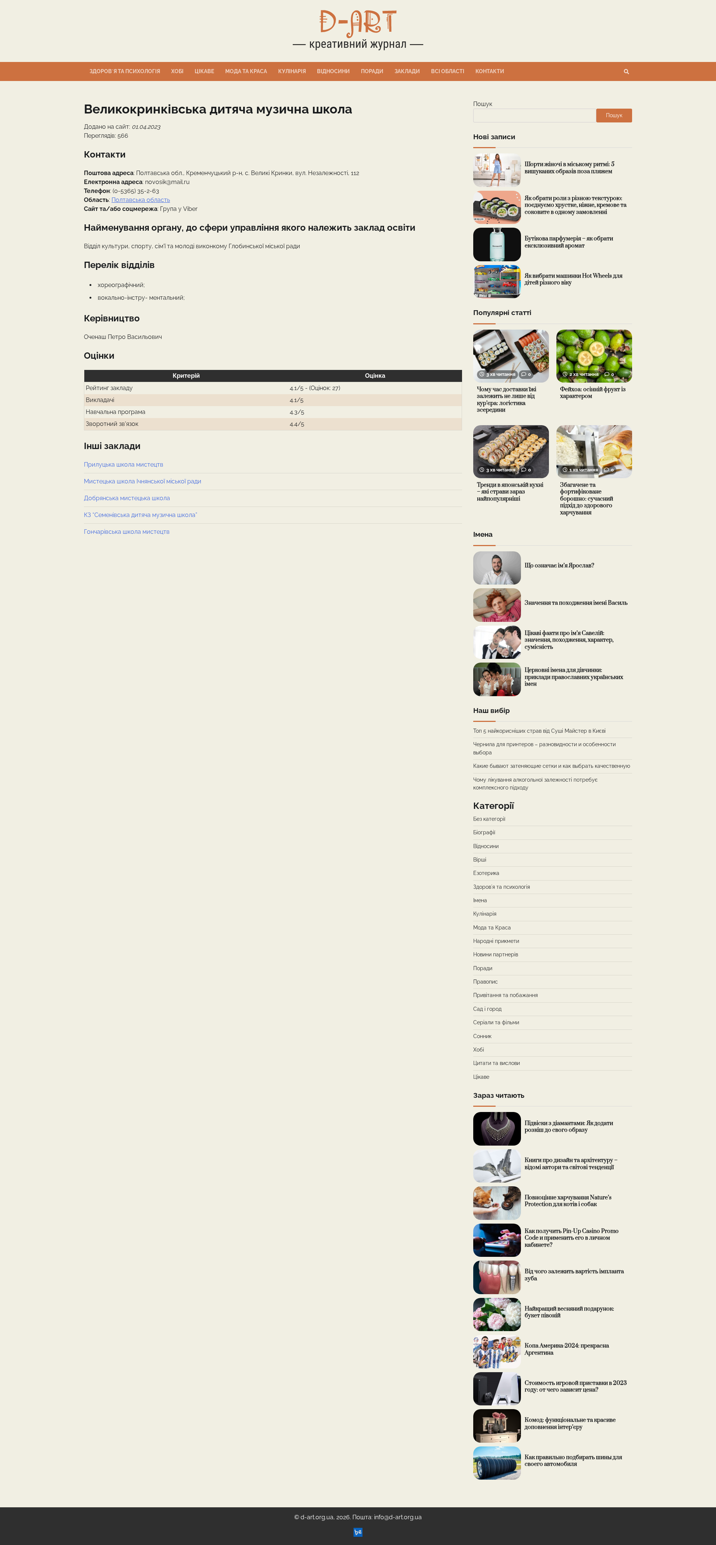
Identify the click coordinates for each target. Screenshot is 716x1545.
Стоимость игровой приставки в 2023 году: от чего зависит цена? (576, 1387)
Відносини (333, 71)
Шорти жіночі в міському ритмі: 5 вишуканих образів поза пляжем (570, 168)
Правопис (485, 982)
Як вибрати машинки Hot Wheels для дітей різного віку (573, 279)
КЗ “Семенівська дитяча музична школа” (140, 514)
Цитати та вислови (496, 1063)
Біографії (484, 832)
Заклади (407, 71)
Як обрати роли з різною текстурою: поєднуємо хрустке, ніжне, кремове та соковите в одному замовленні (575, 205)
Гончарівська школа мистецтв (127, 531)
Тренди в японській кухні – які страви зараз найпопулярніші (510, 492)
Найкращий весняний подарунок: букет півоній (569, 1312)
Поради (372, 71)
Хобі (177, 71)
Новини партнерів (495, 954)
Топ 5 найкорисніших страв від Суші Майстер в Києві (539, 731)
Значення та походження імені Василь (576, 603)
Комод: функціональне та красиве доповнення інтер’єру (570, 1424)
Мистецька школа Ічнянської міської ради (142, 481)
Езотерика (486, 873)
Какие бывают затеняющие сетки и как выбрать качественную (551, 766)
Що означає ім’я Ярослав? (559, 565)
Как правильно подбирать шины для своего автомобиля (573, 1461)
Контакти (489, 71)
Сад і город (487, 1009)
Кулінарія (292, 71)
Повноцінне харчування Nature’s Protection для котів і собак (568, 1201)
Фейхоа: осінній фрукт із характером (593, 393)
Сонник (482, 1036)
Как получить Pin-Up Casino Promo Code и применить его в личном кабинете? (572, 1238)
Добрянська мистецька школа (127, 498)
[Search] (626, 71)
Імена (480, 900)
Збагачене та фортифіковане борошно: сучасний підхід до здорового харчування (586, 499)
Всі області (447, 71)
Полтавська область (141, 199)
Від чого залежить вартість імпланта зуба (574, 1275)
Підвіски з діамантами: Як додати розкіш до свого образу (569, 1127)
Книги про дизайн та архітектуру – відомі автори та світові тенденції (571, 1164)
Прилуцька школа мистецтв (123, 464)
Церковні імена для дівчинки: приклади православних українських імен (574, 677)
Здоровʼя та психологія (125, 71)
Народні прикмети (496, 941)
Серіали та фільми (496, 1022)
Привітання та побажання (505, 995)
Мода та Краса (246, 71)
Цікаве (204, 71)
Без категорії (489, 819)
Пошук (482, 104)
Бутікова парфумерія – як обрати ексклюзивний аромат (569, 242)
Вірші (479, 860)
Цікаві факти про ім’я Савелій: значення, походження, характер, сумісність (569, 640)
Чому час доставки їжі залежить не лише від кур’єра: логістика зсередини (506, 400)
